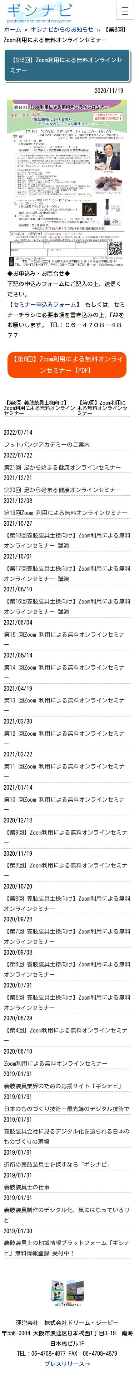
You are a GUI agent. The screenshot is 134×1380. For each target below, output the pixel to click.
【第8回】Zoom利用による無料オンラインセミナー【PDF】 (67, 365)
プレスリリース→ (67, 1364)
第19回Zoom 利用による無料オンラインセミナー (66, 513)
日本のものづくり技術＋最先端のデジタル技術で (67, 1109)
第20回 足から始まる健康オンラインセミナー (62, 490)
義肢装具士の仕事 (27, 1187)
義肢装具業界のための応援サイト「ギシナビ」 (64, 1086)
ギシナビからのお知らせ (62, 29)
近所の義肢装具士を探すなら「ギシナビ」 (58, 1165)
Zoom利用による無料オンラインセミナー (56, 1063)
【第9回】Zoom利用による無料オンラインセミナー (102, 408)
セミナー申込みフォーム (44, 305)
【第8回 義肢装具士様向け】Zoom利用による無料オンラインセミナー (39, 408)
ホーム (12, 29)
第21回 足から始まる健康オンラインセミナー (62, 467)
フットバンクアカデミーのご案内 (47, 445)
